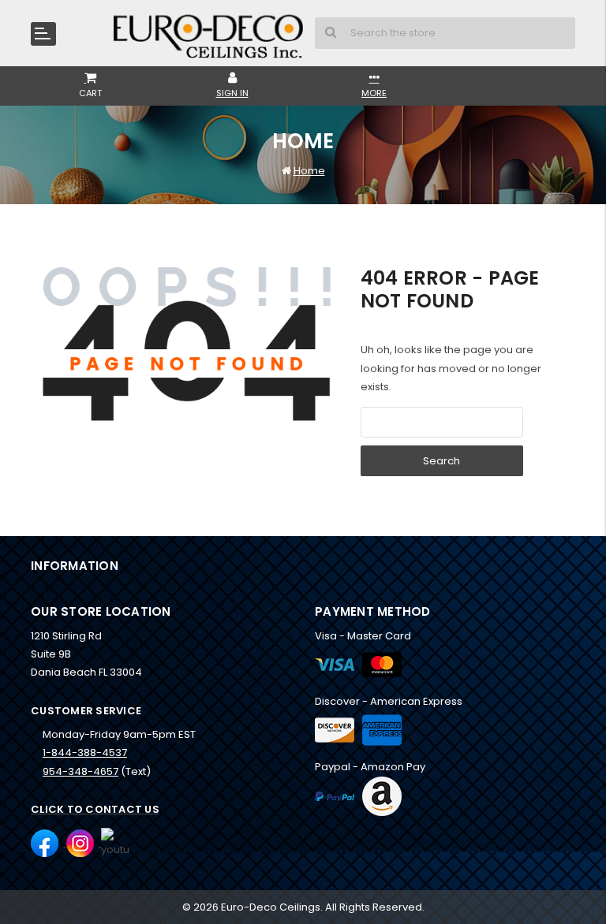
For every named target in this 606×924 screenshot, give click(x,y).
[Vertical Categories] (43, 34)
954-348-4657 (80, 771)
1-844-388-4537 (85, 752)
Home (309, 170)
